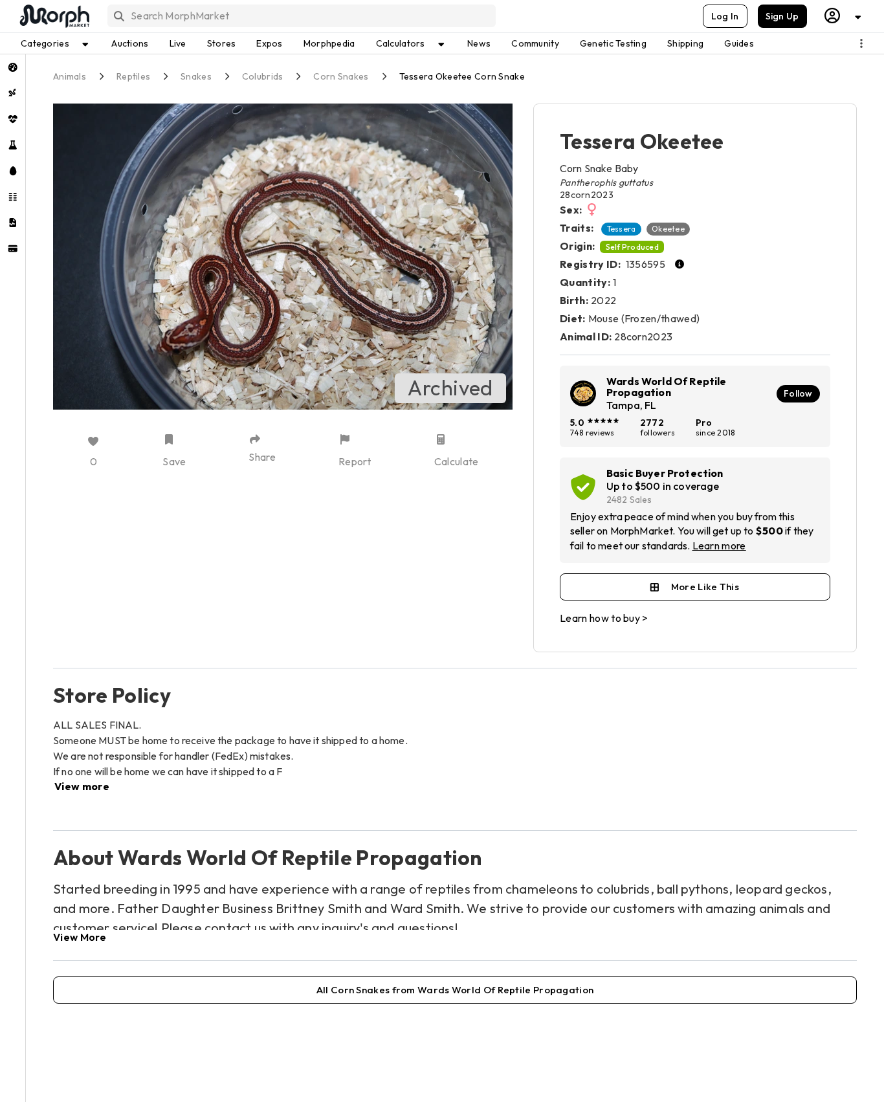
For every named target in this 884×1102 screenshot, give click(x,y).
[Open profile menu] (843, 16)
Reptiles (133, 76)
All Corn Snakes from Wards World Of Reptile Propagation (455, 990)
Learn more (719, 545)
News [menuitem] (479, 43)
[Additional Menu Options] (861, 43)
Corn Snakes (340, 76)
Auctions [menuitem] (129, 43)
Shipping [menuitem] (685, 43)
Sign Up (782, 16)
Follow (798, 393)
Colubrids (262, 76)
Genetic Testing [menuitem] (613, 43)
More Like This (705, 586)
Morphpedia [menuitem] (329, 43)
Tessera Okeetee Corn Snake (462, 76)
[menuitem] (12, 67)
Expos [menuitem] (269, 43)
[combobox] (300, 15)
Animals (69, 76)
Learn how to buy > (604, 618)
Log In (725, 16)
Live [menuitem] (178, 43)
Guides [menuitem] (739, 43)
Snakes (196, 76)
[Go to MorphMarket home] (53, 16)
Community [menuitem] (535, 43)
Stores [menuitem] (221, 43)
